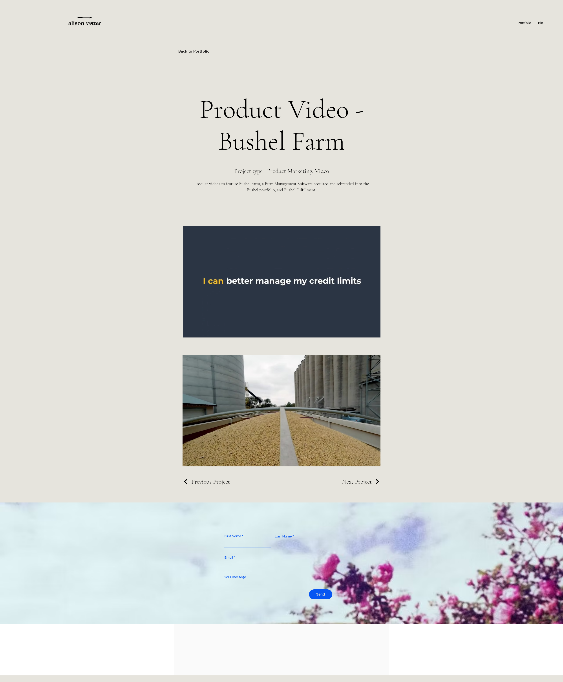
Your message (235, 577)
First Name (232, 536)
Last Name (283, 536)
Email (228, 557)
